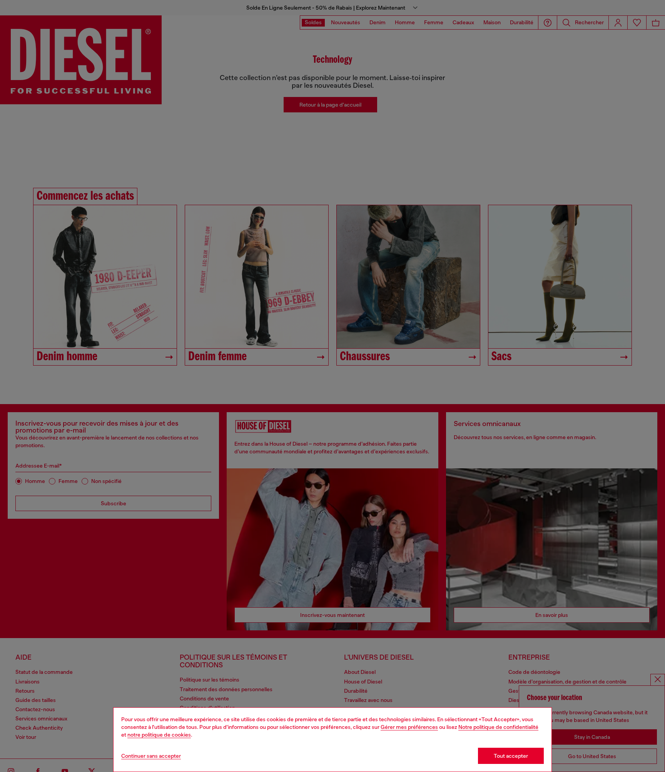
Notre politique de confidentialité (498, 727)
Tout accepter (511, 756)
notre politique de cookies (159, 735)
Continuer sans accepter (151, 756)
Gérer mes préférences (409, 727)
